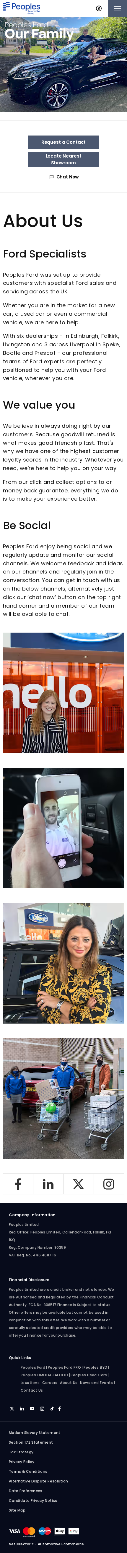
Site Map (17, 1510)
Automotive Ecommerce (61, 1544)
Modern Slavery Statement (35, 1432)
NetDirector (20, 1544)
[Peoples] (21, 8)
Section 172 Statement (31, 1442)
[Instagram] (109, 1183)
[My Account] (99, 8)
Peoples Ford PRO (64, 1367)
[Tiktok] (52, 1408)
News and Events (96, 1382)
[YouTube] (32, 1408)
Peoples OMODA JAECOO (44, 1375)
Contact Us (32, 1390)
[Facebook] (18, 1183)
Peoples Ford (33, 1367)
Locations (30, 1382)
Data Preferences (26, 1490)
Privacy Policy (21, 1461)
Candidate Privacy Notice (33, 1500)
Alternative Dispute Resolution (38, 1481)
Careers (50, 1382)
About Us (69, 1382)
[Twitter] (79, 1183)
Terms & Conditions (28, 1471)
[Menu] (117, 8)
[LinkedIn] (48, 1183)
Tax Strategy (21, 1452)
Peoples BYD (96, 1367)
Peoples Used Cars (89, 1375)
